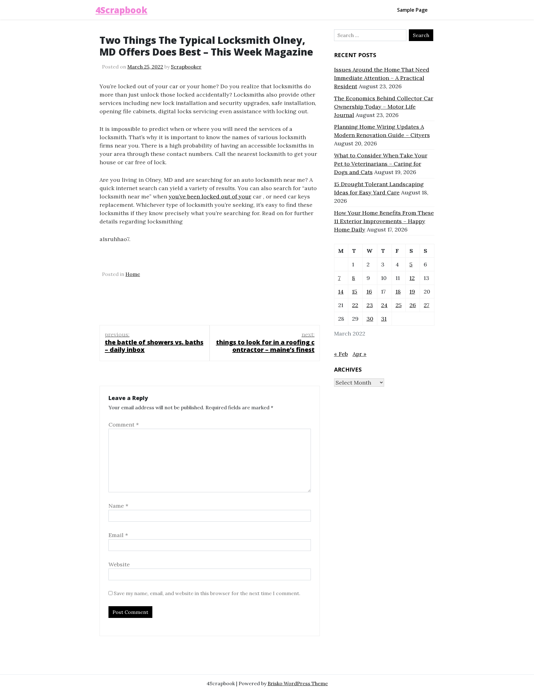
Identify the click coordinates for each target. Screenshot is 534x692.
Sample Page (412, 9)
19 (412, 291)
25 (399, 305)
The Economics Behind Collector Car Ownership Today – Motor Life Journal (383, 107)
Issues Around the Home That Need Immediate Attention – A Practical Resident (381, 78)
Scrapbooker (186, 67)
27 (426, 305)
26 (412, 305)
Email (118, 535)
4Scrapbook (121, 10)
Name (118, 505)
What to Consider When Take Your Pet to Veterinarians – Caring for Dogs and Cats (380, 164)
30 (370, 318)
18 (398, 291)
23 (370, 305)
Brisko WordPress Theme (298, 683)
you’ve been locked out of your (210, 196)
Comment (123, 424)
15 (354, 291)
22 (355, 305)
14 (341, 291)
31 (384, 318)
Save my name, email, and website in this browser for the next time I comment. (207, 593)
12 (412, 277)
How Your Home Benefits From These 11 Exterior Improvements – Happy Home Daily (384, 221)
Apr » (360, 353)
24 (384, 305)
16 (369, 291)
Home (132, 274)
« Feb (341, 353)
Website (119, 564)
